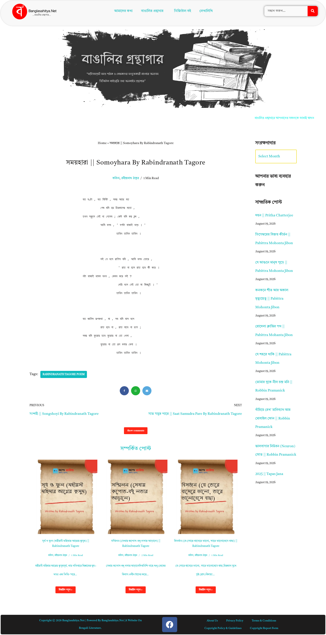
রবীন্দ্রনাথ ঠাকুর (130, 178)
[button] (153, 11)
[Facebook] (124, 390)
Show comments (135, 430)
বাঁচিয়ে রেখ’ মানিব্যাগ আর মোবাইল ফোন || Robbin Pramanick (273, 418)
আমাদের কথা (122, 11)
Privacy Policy (234, 620)
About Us (212, 620)
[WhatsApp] (135, 390)
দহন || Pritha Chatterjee (274, 215)
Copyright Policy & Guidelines (223, 628)
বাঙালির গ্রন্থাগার (151, 11)
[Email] (146, 390)
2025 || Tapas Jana (269, 474)
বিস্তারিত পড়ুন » (63, 590)
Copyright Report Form (264, 628)
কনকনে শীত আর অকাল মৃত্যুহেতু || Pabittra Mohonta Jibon (271, 299)
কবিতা (116, 178)
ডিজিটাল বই (183, 11)
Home (102, 143)
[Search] (313, 11)
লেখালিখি (207, 11)
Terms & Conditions (264, 620)
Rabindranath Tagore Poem (64, 374)
